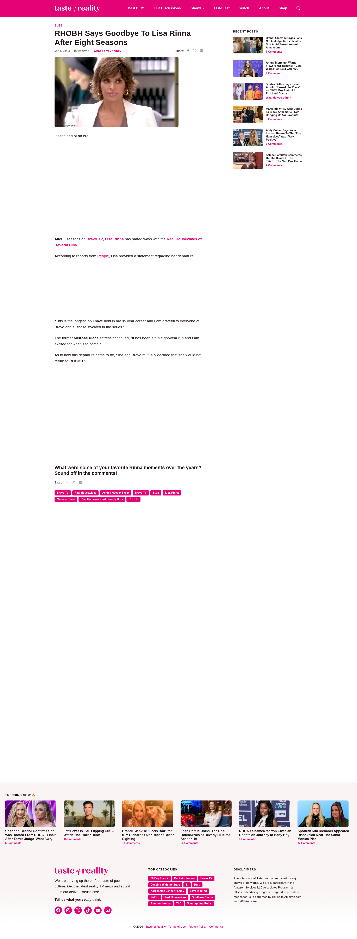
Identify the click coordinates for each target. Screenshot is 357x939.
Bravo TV (95, 239)
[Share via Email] (201, 50)
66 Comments (189, 843)
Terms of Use (177, 926)
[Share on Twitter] (194, 50)
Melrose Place (66, 499)
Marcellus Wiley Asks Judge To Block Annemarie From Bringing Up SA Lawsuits (284, 112)
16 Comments (72, 839)
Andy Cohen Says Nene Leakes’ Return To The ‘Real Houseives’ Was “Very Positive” (283, 135)
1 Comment (273, 73)
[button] (298, 8)
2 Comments (274, 165)
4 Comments (247, 839)
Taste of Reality (156, 926)
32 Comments (306, 843)
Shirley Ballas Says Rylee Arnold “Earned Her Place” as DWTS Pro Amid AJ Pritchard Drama (283, 89)
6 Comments (274, 143)
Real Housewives (85, 492)
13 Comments (131, 843)
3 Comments (274, 51)
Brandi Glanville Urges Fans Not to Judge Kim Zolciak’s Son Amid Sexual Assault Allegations (284, 43)
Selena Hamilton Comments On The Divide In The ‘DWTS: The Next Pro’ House (284, 158)
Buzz (58, 25)
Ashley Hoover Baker (115, 492)
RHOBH (133, 499)
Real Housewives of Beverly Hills (102, 499)
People (103, 256)
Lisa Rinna (172, 492)
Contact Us (216, 926)
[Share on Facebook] (188, 50)
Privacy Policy (197, 926)
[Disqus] (130, 565)
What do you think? (107, 50)
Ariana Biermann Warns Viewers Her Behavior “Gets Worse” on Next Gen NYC (283, 65)
